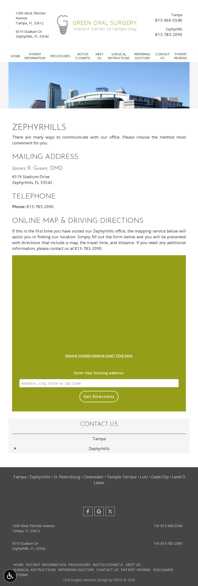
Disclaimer (163, 569)
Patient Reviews (136, 569)
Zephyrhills (99, 448)
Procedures (60, 56)
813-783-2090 (168, 34)
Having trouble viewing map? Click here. (99, 355)
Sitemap (20, 574)
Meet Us (133, 564)
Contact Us (99, 424)
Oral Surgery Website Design (85, 580)
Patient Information (46, 564)
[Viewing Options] (10, 575)
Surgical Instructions (34, 569)
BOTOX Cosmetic (108, 564)
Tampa (99, 438)
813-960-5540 (168, 20)
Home (15, 56)
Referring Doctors (76, 569)
